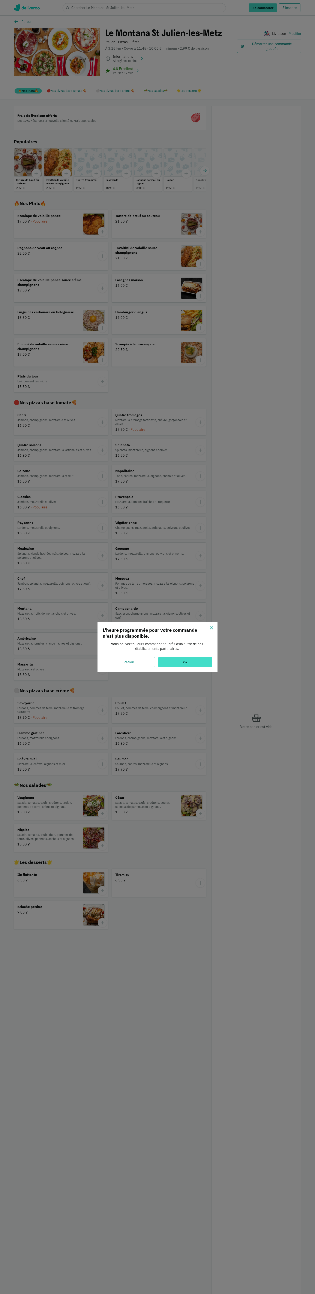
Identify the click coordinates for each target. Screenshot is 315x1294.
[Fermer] (211, 627)
